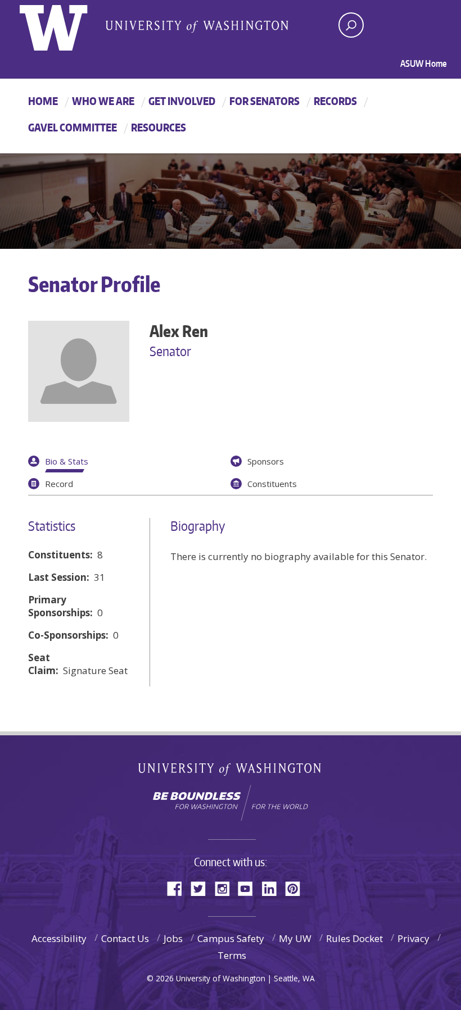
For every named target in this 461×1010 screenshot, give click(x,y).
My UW (295, 938)
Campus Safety (230, 938)
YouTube (249, 887)
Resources (158, 127)
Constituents (272, 483)
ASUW (65, 25)
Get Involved (181, 101)
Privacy (413, 938)
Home (43, 101)
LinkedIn (273, 887)
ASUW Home (423, 63)
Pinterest (297, 887)
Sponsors (265, 461)
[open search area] (351, 25)
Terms (232, 955)
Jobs (173, 938)
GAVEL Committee (72, 127)
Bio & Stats (66, 461)
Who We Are (103, 101)
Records (335, 101)
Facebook (179, 887)
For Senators (264, 101)
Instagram (226, 887)
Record (59, 483)
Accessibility (59, 938)
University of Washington (231, 771)
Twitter (202, 887)
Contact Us (125, 938)
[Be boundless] (230, 803)
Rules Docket (354, 938)
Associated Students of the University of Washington (197, 26)
